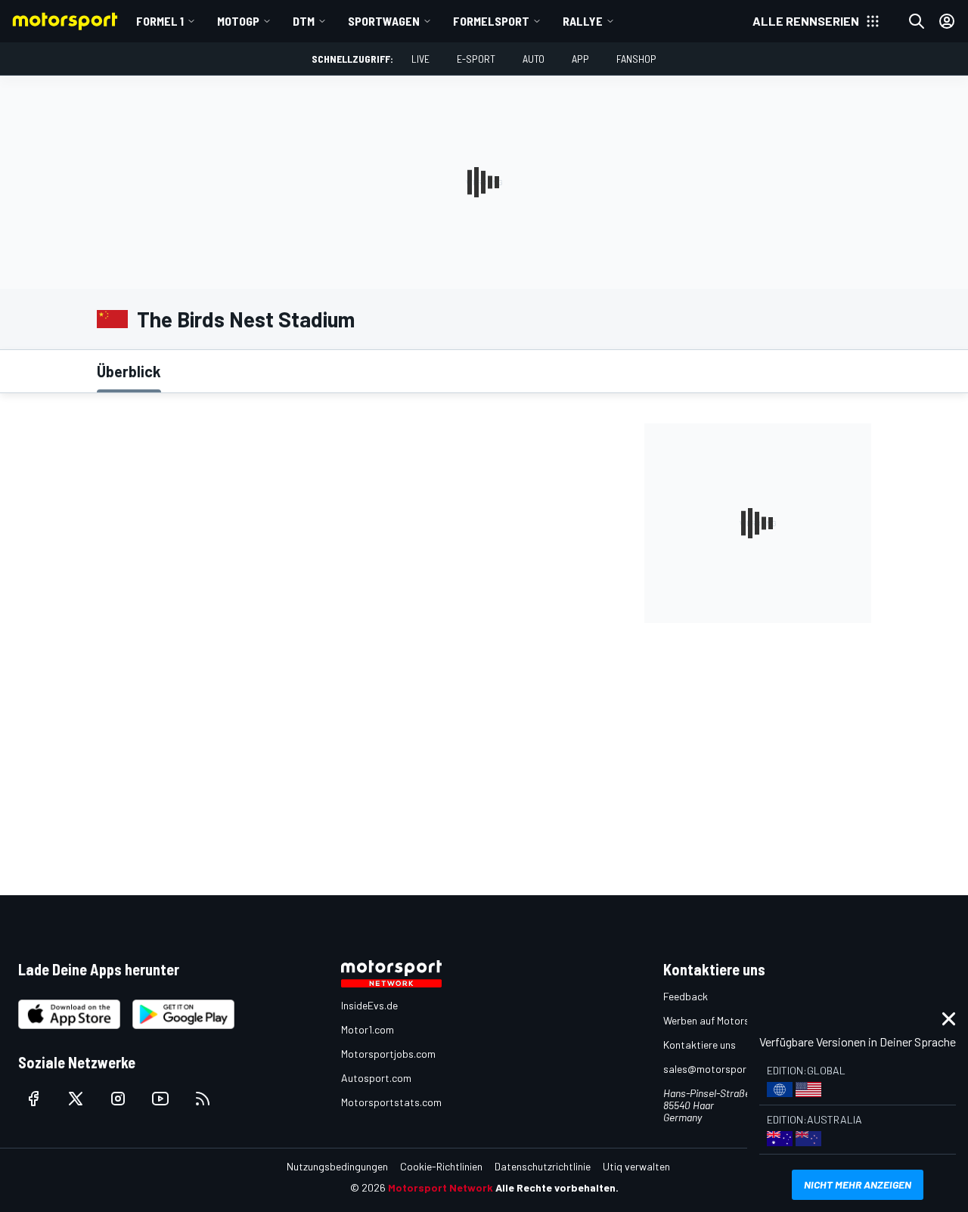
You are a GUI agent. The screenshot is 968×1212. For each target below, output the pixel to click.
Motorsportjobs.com (388, 1053)
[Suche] (916, 21)
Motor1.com (367, 1029)
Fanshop (636, 58)
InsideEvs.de (369, 1005)
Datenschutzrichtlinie (543, 1166)
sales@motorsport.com (718, 1068)
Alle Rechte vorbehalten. (557, 1187)
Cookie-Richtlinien (441, 1166)
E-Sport (476, 58)
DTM (304, 21)
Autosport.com (376, 1077)
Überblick (129, 371)
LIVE (420, 58)
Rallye (583, 21)
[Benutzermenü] (947, 21)
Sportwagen (384, 21)
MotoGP (238, 21)
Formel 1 (160, 21)
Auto (533, 58)
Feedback (685, 996)
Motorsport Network (440, 1187)
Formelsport (491, 21)
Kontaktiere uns (699, 1044)
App (580, 58)
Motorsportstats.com (391, 1102)
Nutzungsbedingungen (337, 1166)
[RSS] (203, 1098)
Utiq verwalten (636, 1166)
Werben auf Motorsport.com (727, 1020)
